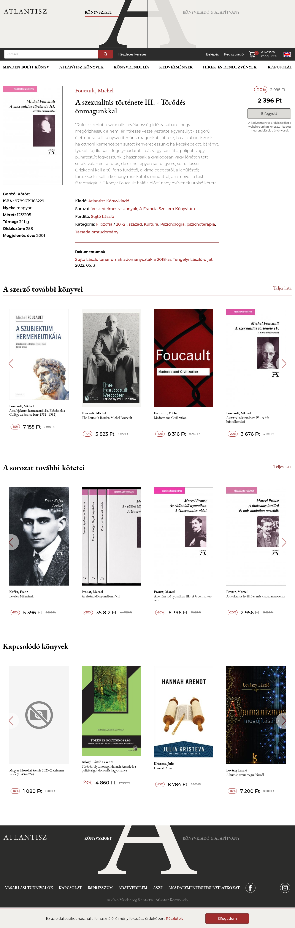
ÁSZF (158, 887)
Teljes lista (282, 288)
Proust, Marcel (92, 592)
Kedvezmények (176, 67)
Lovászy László (236, 770)
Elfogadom (227, 919)
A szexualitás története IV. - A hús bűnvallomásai (247, 420)
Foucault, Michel (94, 90)
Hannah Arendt (164, 768)
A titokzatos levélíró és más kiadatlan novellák (255, 596)
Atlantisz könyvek (81, 67)
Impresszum (100, 887)
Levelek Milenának (21, 596)
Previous (11, 364)
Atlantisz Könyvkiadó (108, 201)
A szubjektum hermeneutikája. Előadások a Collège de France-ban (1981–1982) (37, 413)
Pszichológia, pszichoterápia (187, 224)
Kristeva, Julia (164, 764)
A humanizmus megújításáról (245, 775)
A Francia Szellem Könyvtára (167, 208)
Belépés (212, 54)
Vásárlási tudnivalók (29, 887)
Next (284, 364)
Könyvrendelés (131, 67)
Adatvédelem (132, 887)
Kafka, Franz (18, 592)
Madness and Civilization (170, 418)
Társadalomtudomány (96, 232)
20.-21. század (129, 224)
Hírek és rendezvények (230, 67)
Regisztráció (234, 54)
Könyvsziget (98, 12)
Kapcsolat (280, 67)
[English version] (287, 54)
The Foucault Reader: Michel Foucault (107, 418)
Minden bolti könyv (26, 67)
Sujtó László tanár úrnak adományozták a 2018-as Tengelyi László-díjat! (144, 259)
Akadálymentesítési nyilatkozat (204, 887)
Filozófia (104, 224)
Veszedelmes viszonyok (114, 208)
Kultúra (151, 224)
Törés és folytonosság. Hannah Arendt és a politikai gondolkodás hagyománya (109, 769)
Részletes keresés (132, 54)
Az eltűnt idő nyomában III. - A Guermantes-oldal (183, 598)
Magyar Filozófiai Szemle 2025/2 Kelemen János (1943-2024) (36, 772)
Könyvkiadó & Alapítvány (211, 12)
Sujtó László (102, 216)
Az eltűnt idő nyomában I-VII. (101, 596)
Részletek (174, 919)
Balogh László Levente (97, 762)
